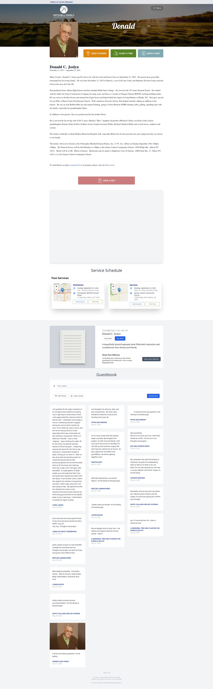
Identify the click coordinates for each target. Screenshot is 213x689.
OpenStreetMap (109, 683)
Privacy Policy (100, 679)
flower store (109, 165)
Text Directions (80, 302)
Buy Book (120, 338)
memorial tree (76, 165)
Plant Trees (95, 302)
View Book (108, 338)
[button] (62, 290)
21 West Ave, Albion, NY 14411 (88, 297)
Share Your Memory (151, 359)
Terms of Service (112, 679)
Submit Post (153, 396)
